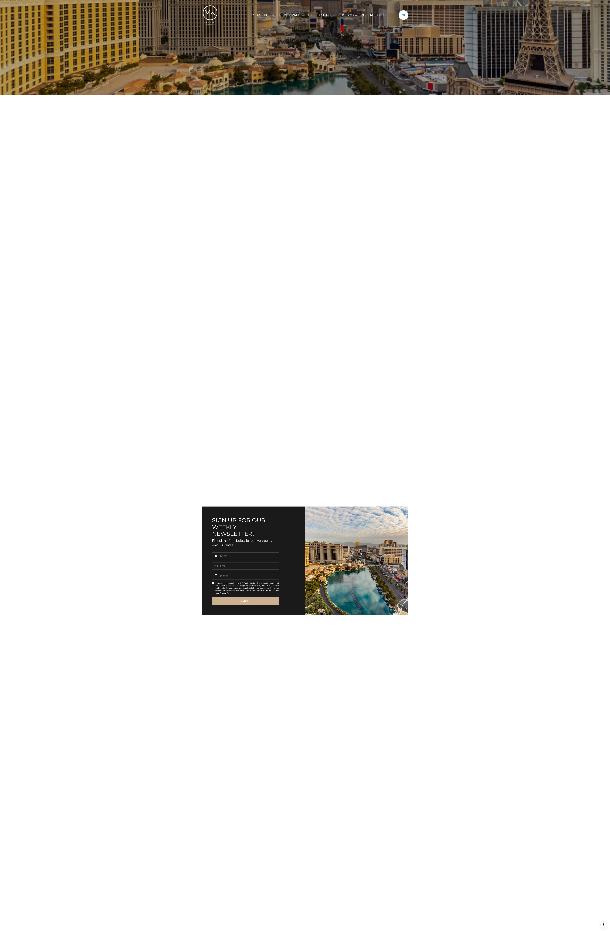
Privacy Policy (225, 593)
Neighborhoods (319, 15)
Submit (245, 601)
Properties (261, 15)
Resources (378, 15)
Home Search (289, 15)
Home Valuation (351, 15)
